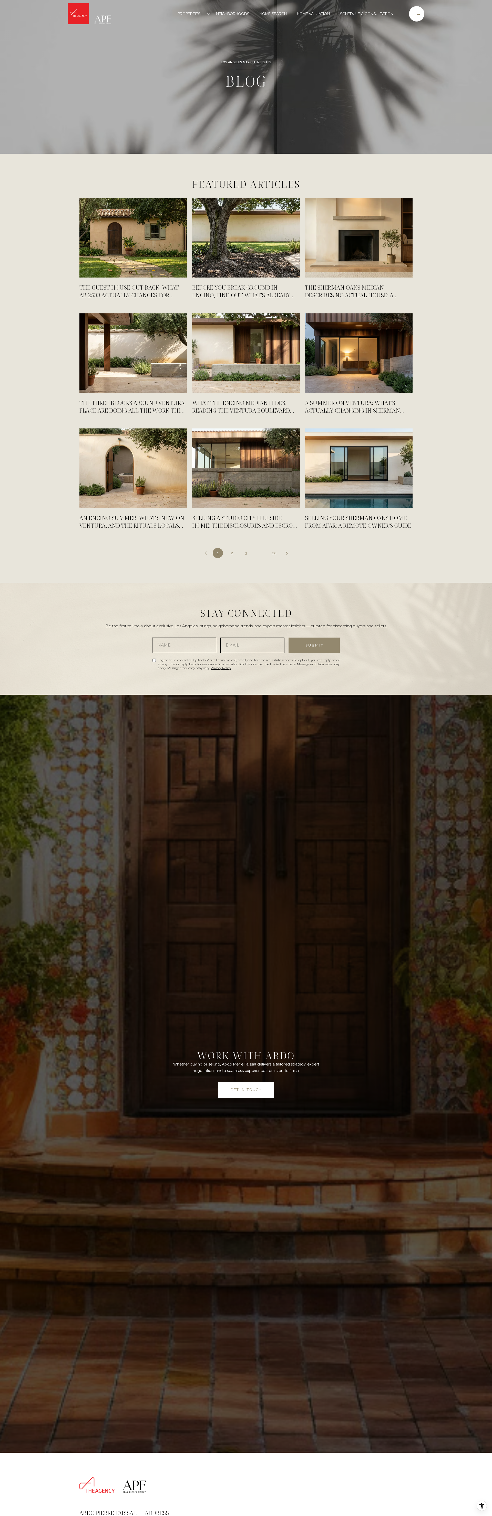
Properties (189, 14)
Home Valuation (313, 14)
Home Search (273, 14)
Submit (314, 645)
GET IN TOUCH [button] (246, 1090)
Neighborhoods (232, 14)
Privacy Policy (221, 668)
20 (274, 553)
